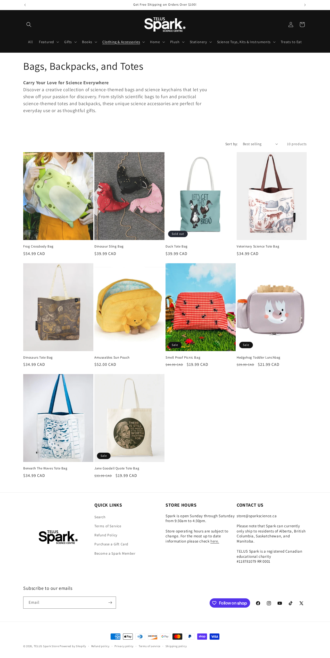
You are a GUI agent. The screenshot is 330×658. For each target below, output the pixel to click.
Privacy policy (124, 646)
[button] (29, 24)
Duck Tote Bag (177, 246)
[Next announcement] (305, 5)
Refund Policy (105, 535)
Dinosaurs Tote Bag (38, 357)
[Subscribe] (110, 603)
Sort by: (231, 144)
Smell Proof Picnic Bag (183, 357)
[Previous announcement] (25, 5)
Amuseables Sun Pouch (112, 357)
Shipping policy (176, 646)
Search (100, 517)
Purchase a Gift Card (111, 544)
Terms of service (149, 646)
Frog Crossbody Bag (38, 246)
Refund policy (100, 646)
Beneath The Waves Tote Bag (45, 468)
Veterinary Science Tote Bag (258, 246)
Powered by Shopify (73, 646)
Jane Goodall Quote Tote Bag (116, 468)
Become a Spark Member (115, 553)
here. (214, 541)
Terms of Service (107, 526)
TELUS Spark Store (46, 646)
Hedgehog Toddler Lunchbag (258, 357)
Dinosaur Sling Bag (109, 246)
